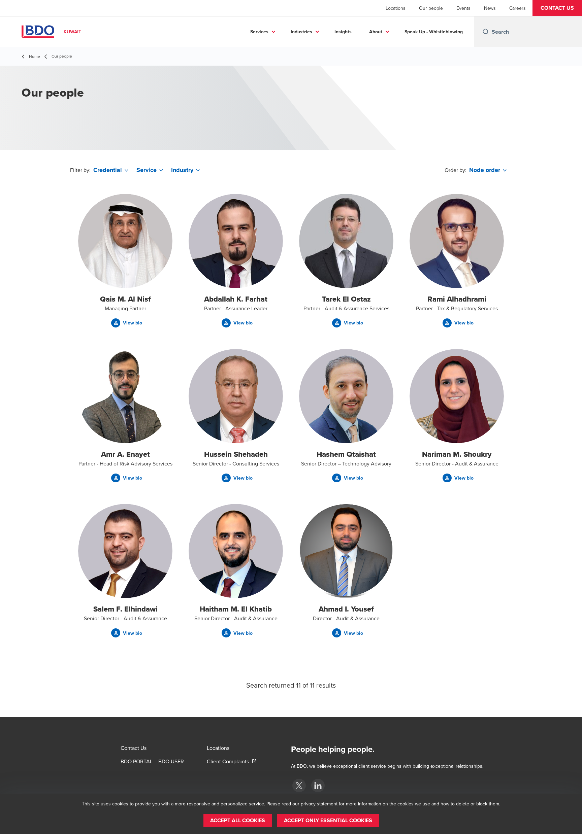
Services (259, 31)
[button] (557, 8)
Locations (396, 8)
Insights (343, 31)
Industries (301, 31)
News (490, 8)
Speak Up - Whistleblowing (434, 31)
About (375, 31)
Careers (517, 8)
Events (463, 8)
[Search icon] (485, 31)
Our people (431, 8)
